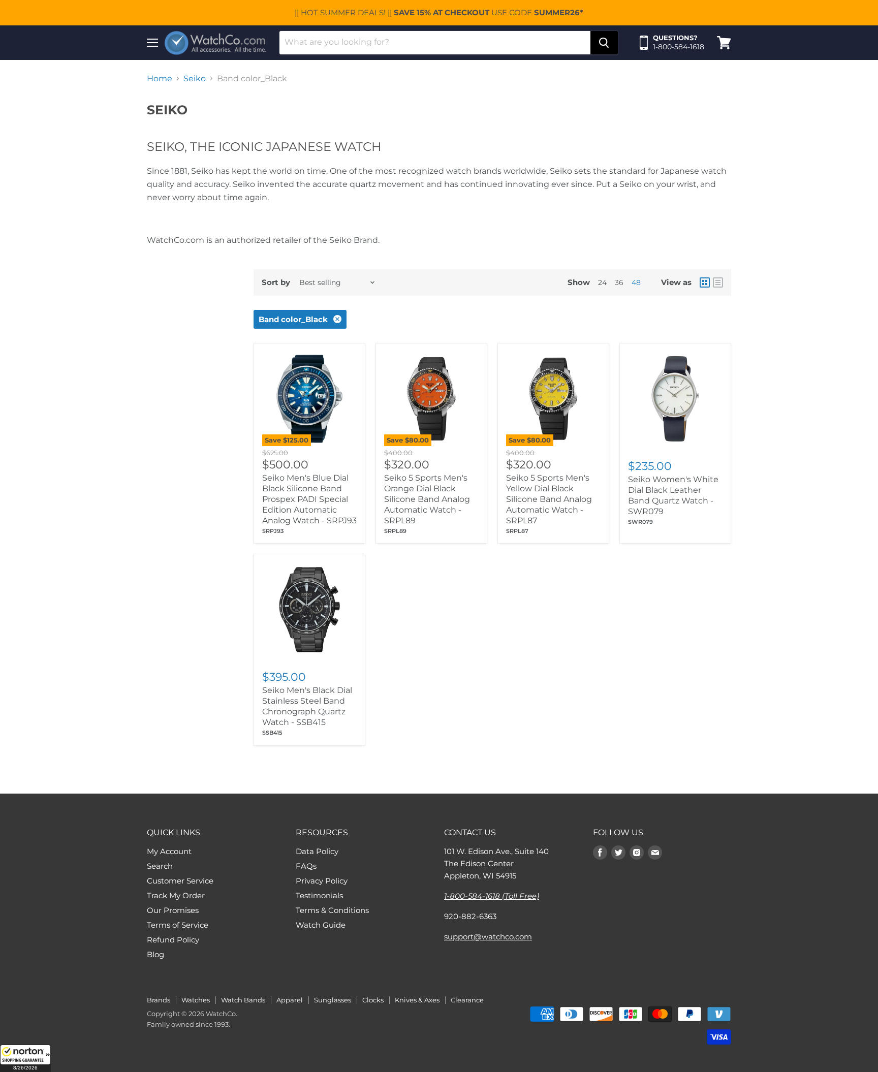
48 (636, 282)
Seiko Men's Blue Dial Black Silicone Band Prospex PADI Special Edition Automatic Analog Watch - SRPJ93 (309, 499)
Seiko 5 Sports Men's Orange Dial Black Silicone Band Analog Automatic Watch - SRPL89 (427, 499)
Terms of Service (177, 925)
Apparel (289, 1000)
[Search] (604, 42)
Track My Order (176, 895)
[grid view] (705, 282)
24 (602, 282)
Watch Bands (243, 1000)
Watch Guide (321, 925)
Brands (158, 1000)
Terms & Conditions (332, 910)
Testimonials (319, 895)
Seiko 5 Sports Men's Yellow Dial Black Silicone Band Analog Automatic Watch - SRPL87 (549, 499)
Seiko (194, 78)
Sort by (276, 282)
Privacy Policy (322, 881)
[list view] (718, 282)
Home (159, 78)
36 (619, 282)
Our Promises (173, 910)
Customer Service (180, 881)
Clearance (467, 1000)
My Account (169, 851)
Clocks (373, 1000)
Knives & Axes (417, 1000)
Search (160, 866)
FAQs (306, 866)
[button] (25, 1058)
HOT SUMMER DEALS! (343, 12)
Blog (155, 954)
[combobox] (434, 42)
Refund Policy (173, 939)
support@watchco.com (488, 936)
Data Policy (317, 851)
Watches (195, 1000)
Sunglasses (332, 1000)
